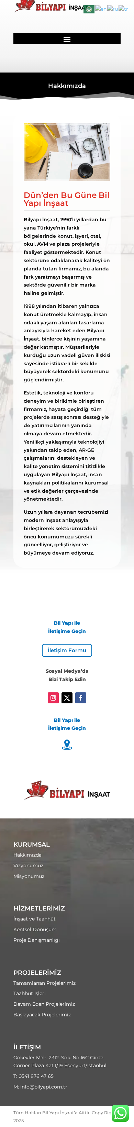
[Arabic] (89, 9)
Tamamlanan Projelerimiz (44, 983)
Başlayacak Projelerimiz (42, 1015)
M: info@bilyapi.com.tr (40, 1087)
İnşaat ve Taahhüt (34, 919)
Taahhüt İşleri (29, 993)
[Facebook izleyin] (80, 697)
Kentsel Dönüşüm (35, 929)
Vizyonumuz (28, 865)
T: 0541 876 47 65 (33, 1076)
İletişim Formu (67, 650)
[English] (101, 9)
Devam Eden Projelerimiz (44, 1004)
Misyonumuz (28, 876)
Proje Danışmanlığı (36, 940)
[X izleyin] (67, 697)
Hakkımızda (27, 855)
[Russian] (113, 9)
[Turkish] (124, 9)
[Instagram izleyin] (53, 697)
